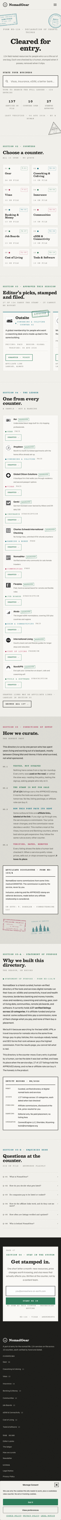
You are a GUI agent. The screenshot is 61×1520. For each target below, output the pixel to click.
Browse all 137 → (17, 704)
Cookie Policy (13, 1516)
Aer (15, 419)
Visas (6, 1376)
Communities (10, 1398)
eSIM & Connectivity (13, 1412)
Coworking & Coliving (13, 1369)
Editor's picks (8, 1441)
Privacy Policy (31, 1516)
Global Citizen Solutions (25, 474)
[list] (30, 341)
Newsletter (7, 1458)
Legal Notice (48, 1516)
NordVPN (18, 666)
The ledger (7, 1446)
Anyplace (18, 446)
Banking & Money (12, 1390)
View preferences (30, 1510)
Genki (16, 501)
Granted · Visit (19, 358)
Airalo (16, 611)
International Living (23, 638)
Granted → (13, 437)
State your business (17, 73)
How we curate (9, 1452)
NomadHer (19, 556)
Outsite (22, 317)
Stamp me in (30, 1301)
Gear (6, 1362)
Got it (30, 1502)
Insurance (9, 1383)
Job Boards (9, 1405)
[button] (56, 1484)
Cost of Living (10, 1419)
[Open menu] (55, 5)
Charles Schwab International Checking (28, 531)
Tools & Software (11, 1427)
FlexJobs (17, 583)
